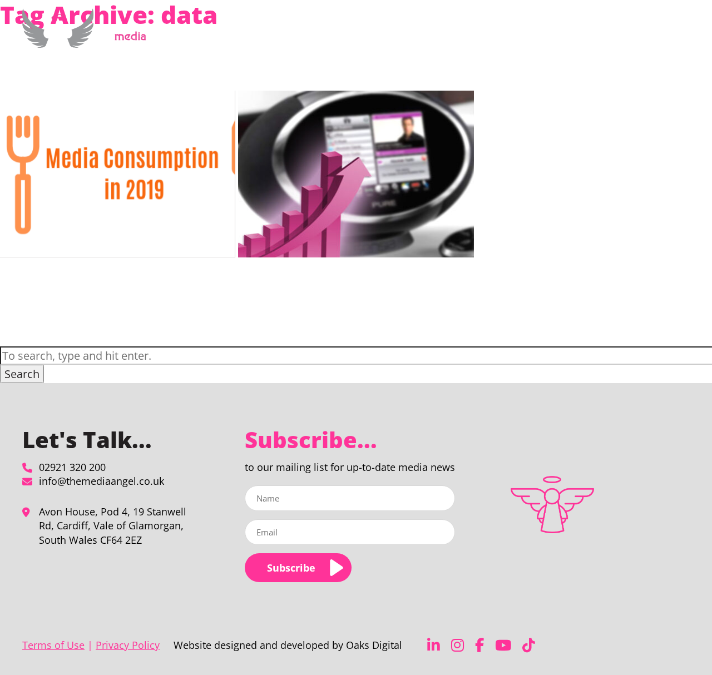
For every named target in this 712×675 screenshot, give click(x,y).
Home (352, 35)
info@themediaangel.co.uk (101, 481)
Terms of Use (53, 645)
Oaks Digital (374, 645)
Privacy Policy (128, 645)
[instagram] (457, 645)
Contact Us (649, 35)
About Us (508, 35)
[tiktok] (528, 645)
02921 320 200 (72, 467)
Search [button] (21, 373)
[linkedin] (433, 645)
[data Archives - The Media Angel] (88, 41)
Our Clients (569, 35)
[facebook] (479, 645)
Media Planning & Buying (421, 35)
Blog (610, 35)
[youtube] (503, 645)
